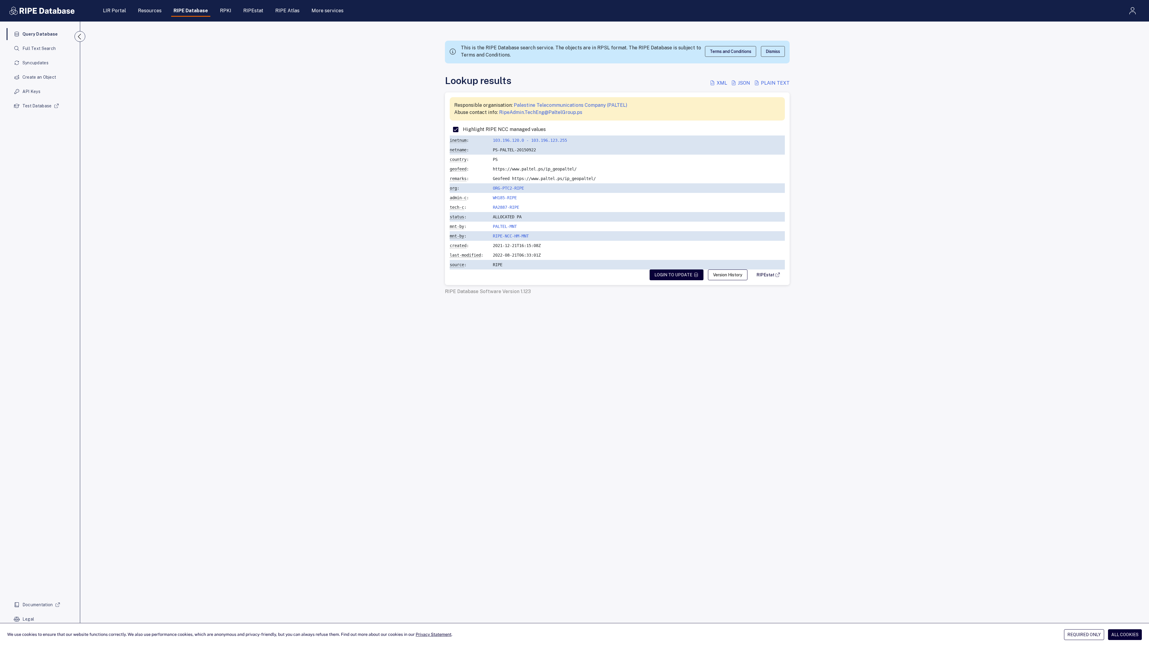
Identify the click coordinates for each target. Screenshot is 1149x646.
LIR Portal (114, 10)
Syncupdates (35, 62)
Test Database (37, 105)
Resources (150, 10)
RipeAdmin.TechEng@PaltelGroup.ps (540, 112)
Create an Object (39, 77)
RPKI (225, 10)
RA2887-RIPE (506, 207)
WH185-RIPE (505, 197)
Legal (28, 619)
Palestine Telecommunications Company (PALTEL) (570, 105)
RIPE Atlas (287, 10)
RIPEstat (253, 10)
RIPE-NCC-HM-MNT (511, 236)
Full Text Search (39, 48)
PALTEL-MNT (505, 226)
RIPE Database (191, 10)
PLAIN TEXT (775, 83)
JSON (744, 83)
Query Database (40, 34)
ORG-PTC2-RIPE (508, 188)
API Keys (31, 91)
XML (721, 83)
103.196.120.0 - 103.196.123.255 (530, 140)
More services (327, 10)
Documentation (37, 604)
